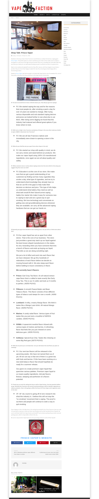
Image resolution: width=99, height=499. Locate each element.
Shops (63, 14)
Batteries (66, 33)
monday (14, 55)
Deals (65, 35)
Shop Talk (66, 59)
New (65, 51)
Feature (20, 55)
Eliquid (65, 37)
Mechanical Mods (68, 49)
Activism (65, 29)
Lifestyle (55, 14)
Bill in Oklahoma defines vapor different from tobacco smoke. (24, 452)
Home (36, 14)
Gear (42, 14)
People (65, 55)
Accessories (66, 27)
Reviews (65, 57)
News (65, 53)
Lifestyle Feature (67, 47)
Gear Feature (67, 43)
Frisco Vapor (14, 60)
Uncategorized (67, 65)
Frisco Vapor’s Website (36, 438)
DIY (48, 14)
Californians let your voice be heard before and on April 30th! (49, 452)
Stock (65, 63)
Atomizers (66, 31)
